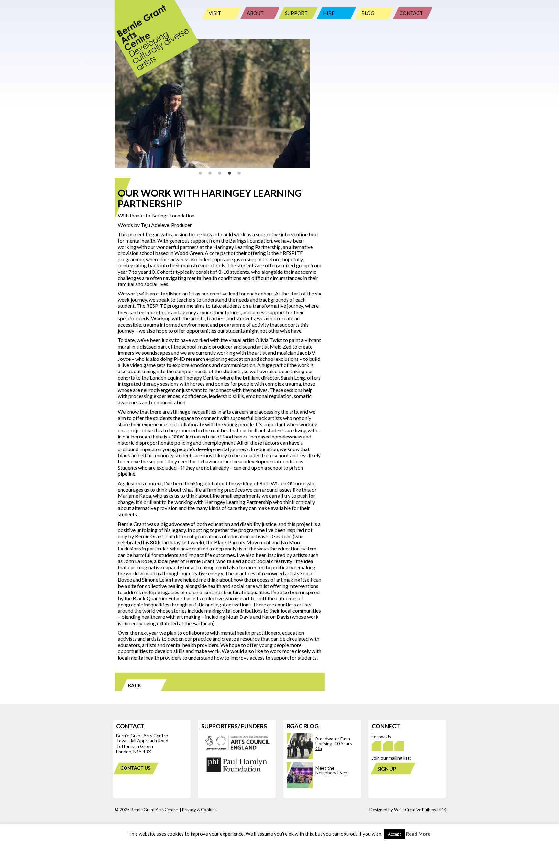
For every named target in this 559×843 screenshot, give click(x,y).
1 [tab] (200, 173)
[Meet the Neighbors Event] (320, 786)
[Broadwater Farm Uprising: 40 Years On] (320, 757)
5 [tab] (239, 173)
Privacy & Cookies (199, 809)
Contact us (135, 768)
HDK (441, 809)
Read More (418, 834)
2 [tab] (210, 173)
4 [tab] (229, 173)
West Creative (407, 809)
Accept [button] (394, 834)
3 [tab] (219, 173)
